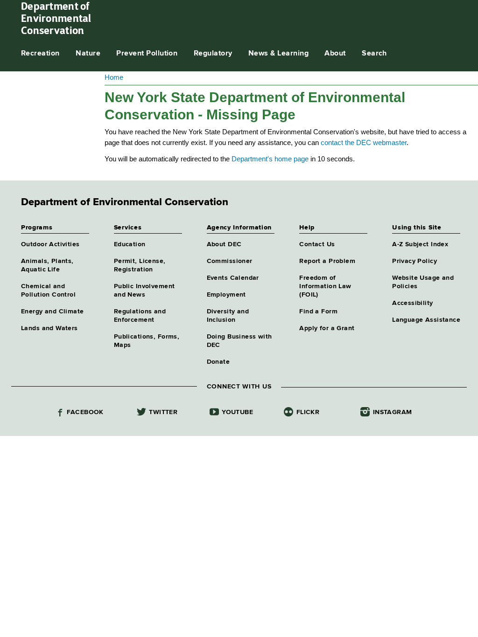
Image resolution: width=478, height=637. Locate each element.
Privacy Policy (414, 261)
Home (114, 77)
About (334, 53)
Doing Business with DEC (239, 340)
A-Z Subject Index (420, 244)
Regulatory (213, 53)
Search (374, 53)
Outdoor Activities (50, 244)
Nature (88, 53)
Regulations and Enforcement (140, 315)
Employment (226, 294)
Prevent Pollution (146, 53)
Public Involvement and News (144, 290)
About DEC (224, 244)
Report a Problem (327, 261)
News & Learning (278, 53)
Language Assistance (426, 320)
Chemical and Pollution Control (48, 290)
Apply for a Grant (326, 328)
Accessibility (412, 303)
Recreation (40, 53)
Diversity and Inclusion (228, 315)
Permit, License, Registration (140, 265)
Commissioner (230, 261)
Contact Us (317, 244)
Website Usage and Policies (423, 282)
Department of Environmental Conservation (56, 18)
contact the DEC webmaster (364, 142)
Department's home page (270, 159)
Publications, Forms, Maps (146, 340)
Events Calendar (233, 278)
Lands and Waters (49, 328)
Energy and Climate (52, 311)
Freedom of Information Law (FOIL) (325, 286)
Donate (218, 362)
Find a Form (318, 311)
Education (130, 244)
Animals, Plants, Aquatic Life (47, 265)
